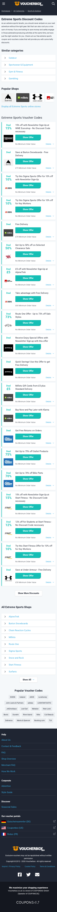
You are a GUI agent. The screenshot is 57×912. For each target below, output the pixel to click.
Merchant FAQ (8, 765)
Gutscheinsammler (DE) (19, 821)
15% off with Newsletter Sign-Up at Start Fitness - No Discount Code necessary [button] (32, 497)
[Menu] (4, 4)
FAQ (3, 752)
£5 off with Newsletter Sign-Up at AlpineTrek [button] (31, 271)
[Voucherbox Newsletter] (37, 876)
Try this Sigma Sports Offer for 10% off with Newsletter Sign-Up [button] (34, 178)
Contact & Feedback (11, 746)
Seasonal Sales (9, 807)
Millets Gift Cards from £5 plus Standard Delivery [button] (30, 387)
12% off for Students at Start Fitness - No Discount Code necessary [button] (33, 523)
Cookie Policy (30, 866)
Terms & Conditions (47, 866)
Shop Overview (8, 759)
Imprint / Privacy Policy (11, 866)
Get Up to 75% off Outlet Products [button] (31, 451)
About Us (6, 740)
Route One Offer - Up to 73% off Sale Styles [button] (33, 315)
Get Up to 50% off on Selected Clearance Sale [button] (30, 247)
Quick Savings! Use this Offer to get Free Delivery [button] (32, 363)
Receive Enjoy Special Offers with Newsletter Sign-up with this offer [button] (31, 339)
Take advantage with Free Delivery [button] (31, 293)
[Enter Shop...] (53, 4)
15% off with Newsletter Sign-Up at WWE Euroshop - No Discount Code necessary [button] (32, 128)
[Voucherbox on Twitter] (28, 876)
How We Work (8, 771)
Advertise (6, 786)
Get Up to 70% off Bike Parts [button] (29, 473)
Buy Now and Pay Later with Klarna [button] (32, 409)
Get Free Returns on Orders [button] (28, 430)
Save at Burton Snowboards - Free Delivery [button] (31, 154)
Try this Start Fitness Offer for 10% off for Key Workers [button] (33, 547)
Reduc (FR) (12, 834)
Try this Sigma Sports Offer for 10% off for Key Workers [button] (34, 202)
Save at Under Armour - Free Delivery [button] (33, 570)
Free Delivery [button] (21, 224)
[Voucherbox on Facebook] (20, 876)
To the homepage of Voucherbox (28, 4)
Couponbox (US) (15, 828)
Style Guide (6, 792)
